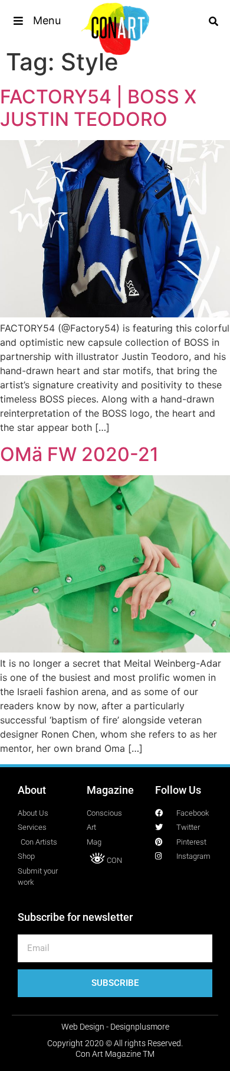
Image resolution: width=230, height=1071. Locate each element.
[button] (36, 20)
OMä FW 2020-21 (79, 454)
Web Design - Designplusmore (115, 1026)
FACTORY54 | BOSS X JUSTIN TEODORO (98, 108)
